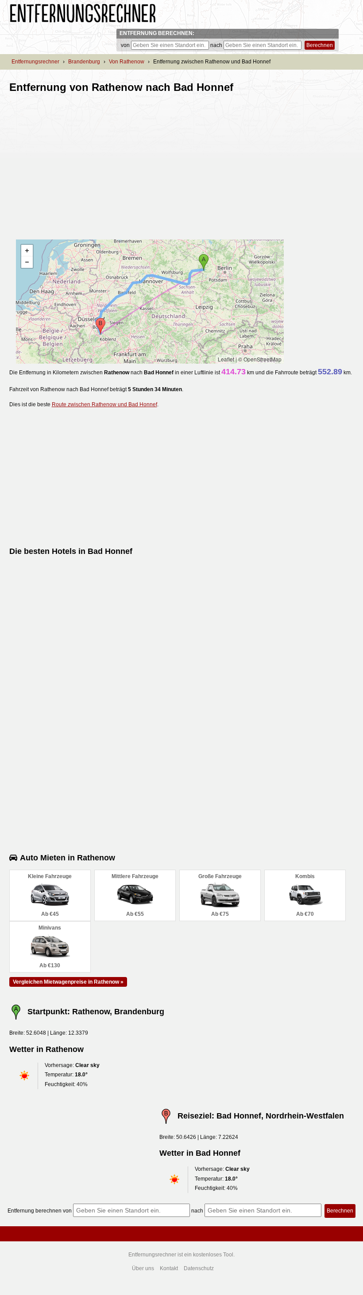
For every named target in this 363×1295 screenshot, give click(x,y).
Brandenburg (84, 62)
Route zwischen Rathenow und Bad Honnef (104, 404)
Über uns (143, 1268)
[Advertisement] (83, 163)
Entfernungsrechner (35, 62)
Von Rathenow (126, 62)
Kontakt (169, 1268)
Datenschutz (199, 1268)
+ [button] (27, 250)
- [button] (27, 262)
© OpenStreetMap (260, 359)
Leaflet (226, 359)
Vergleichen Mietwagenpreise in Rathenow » (68, 982)
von (125, 45)
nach (216, 45)
